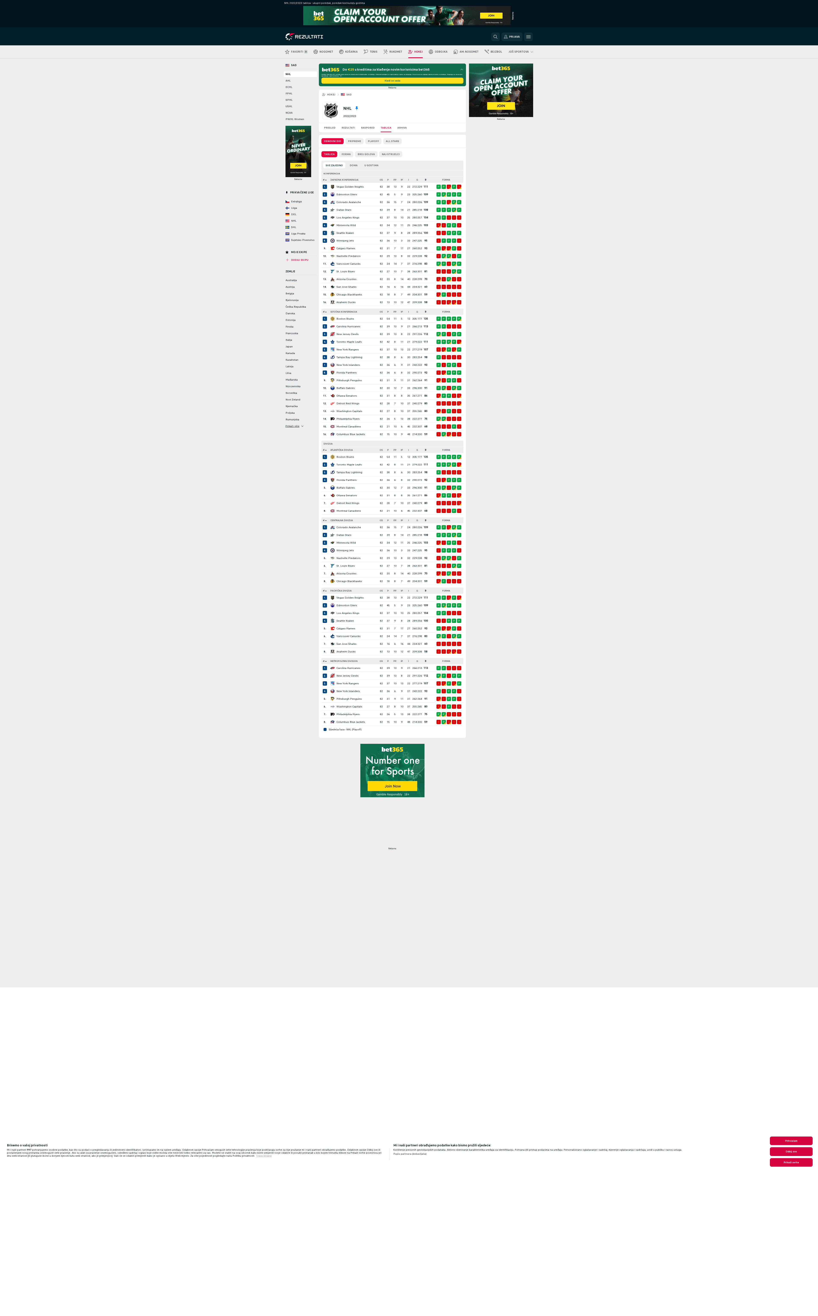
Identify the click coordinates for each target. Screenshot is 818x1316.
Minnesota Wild (346, 225)
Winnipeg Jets (345, 240)
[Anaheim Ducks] (332, 302)
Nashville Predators (348, 256)
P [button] (388, 179)
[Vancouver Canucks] (332, 264)
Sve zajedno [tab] (334, 165)
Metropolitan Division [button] (344, 661)
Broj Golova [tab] (366, 154)
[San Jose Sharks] (332, 287)
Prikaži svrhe (791, 1162)
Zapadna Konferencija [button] (344, 179)
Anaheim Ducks (346, 302)
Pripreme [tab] (354, 141)
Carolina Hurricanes (348, 326)
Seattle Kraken (345, 233)
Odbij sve (791, 1151)
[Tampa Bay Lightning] (332, 357)
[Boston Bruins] (332, 319)
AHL (288, 80)
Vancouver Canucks (348, 263)
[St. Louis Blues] (332, 271)
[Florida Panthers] (332, 372)
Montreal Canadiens (348, 426)
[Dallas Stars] (332, 210)
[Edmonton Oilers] (332, 194)
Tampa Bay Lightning (349, 357)
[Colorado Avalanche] (332, 202)
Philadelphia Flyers (348, 419)
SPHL (289, 100)
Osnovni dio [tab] (332, 141)
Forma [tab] (346, 154)
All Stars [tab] (392, 141)
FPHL (288, 93)
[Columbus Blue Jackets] (332, 434)
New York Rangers (347, 349)
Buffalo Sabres (345, 388)
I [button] (408, 179)
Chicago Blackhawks (349, 294)
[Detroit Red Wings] (332, 403)
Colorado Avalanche (348, 202)
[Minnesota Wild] (332, 225)
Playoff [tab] (373, 141)
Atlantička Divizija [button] (341, 450)
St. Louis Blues (345, 271)
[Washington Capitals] (332, 411)
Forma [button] (446, 179)
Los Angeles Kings (347, 217)
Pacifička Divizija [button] (341, 590)
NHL (288, 74)
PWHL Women (294, 119)
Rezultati (348, 127)
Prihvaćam (791, 1140)
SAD (349, 94)
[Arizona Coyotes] (332, 279)
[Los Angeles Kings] (332, 217)
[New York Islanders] (332, 365)
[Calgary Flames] (332, 248)
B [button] (425, 179)
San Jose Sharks (346, 287)
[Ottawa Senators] (332, 396)
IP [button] (402, 179)
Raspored (368, 127)
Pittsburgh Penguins (349, 380)
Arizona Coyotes (346, 279)
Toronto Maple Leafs (349, 342)
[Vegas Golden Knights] (332, 187)
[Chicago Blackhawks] (332, 294)
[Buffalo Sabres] (332, 388)
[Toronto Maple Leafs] (332, 342)
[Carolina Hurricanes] (332, 326)
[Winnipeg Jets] (332, 241)
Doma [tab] (354, 165)
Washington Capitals (349, 411)
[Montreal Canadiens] (332, 426)
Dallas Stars (343, 210)
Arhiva (402, 127)
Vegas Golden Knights (350, 186)
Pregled (330, 127)
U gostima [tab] (371, 165)
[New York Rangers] (332, 349)
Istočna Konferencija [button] (343, 311)
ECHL (288, 87)
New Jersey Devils (347, 334)
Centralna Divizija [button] (341, 520)
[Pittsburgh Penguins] (332, 380)
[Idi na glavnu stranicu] (314, 36)
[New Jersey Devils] (332, 334)
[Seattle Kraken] (332, 233)
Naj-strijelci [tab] (391, 154)
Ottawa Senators (346, 395)
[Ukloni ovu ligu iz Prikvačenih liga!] (356, 108)
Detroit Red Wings (347, 403)
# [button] (324, 179)
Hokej (331, 94)
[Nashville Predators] (332, 256)
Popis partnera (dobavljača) (410, 1153)
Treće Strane (264, 1155)
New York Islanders (348, 365)
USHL (288, 106)
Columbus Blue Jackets (350, 434)
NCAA (289, 112)
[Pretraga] (495, 37)
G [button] (417, 179)
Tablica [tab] (329, 154)
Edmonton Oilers (346, 194)
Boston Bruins (345, 318)
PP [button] (394, 179)
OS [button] (381, 179)
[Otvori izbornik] (528, 37)
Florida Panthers (346, 372)
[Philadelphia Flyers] (332, 419)
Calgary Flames (345, 248)
